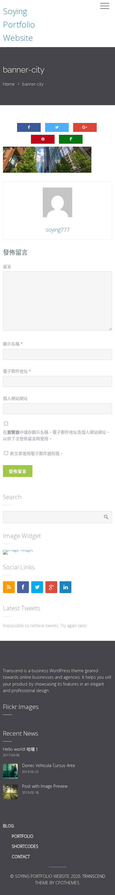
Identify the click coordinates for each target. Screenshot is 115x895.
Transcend (93, 876)
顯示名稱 (13, 344)
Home (9, 84)
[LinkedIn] (65, 587)
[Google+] (51, 587)
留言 (7, 266)
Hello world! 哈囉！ (21, 749)
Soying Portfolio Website (19, 24)
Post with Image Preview (45, 786)
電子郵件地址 (17, 371)
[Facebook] (23, 587)
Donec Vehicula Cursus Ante (48, 765)
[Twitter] (37, 587)
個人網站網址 (15, 398)
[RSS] (9, 587)
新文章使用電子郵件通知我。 (37, 453)
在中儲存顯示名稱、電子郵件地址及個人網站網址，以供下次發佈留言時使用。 (56, 435)
